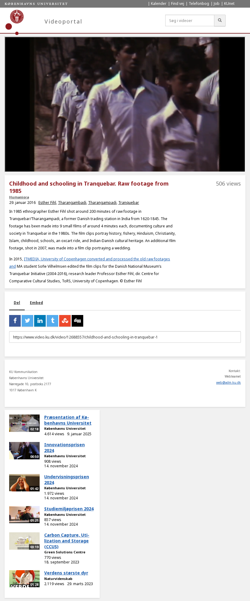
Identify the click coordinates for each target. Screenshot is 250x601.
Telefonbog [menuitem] (199, 3)
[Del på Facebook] (15, 321)
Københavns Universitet (65, 428)
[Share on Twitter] (27, 321)
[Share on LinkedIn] (40, 321)
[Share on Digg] (77, 321)
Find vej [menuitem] (177, 3)
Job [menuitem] (217, 3)
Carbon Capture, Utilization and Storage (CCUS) (66, 540)
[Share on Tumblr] (52, 321)
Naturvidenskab (58, 578)
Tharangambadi (72, 202)
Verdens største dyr (66, 573)
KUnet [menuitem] (229, 3)
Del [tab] (17, 302)
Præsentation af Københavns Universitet (67, 420)
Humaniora (19, 197)
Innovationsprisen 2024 (64, 447)
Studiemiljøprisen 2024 (69, 509)
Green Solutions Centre (64, 552)
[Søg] (220, 20)
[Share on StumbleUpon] (65, 321)
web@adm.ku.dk (228, 382)
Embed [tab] (36, 302)
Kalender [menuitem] (158, 3)
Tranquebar (128, 202)
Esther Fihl (47, 202)
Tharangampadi (102, 202)
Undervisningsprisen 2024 (66, 479)
